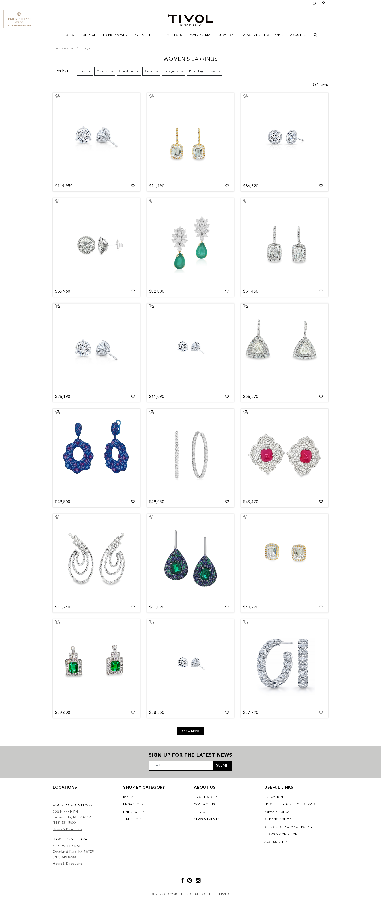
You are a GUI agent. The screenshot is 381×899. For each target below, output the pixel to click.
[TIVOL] (190, 20)
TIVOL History (206, 797)
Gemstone (126, 71)
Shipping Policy (277, 819)
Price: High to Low (202, 71)
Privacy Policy (277, 812)
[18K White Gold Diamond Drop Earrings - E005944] (96, 558)
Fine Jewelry (134, 812)
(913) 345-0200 (64, 857)
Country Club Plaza (72, 805)
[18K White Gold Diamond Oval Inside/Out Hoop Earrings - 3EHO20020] (190, 453)
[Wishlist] (314, 3)
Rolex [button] (69, 35)
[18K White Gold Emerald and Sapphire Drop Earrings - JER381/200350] (190, 558)
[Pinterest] (189, 881)
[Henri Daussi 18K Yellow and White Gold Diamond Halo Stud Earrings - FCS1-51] (284, 558)
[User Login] (323, 3)
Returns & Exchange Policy (288, 827)
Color (149, 71)
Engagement (134, 804)
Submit (223, 765)
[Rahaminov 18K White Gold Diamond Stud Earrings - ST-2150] (190, 663)
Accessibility (275, 841)
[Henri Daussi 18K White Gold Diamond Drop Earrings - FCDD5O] (284, 348)
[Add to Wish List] (133, 186)
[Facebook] (182, 881)
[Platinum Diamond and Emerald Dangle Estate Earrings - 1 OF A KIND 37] (96, 663)
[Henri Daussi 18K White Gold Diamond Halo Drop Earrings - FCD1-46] (284, 242)
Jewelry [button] (226, 35)
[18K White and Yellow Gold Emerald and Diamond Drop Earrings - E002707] (190, 242)
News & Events (206, 819)
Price (82, 71)
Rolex (128, 797)
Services (201, 812)
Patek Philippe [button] (145, 35)
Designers (171, 71)
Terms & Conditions (281, 834)
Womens (69, 48)
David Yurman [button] (201, 35)
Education (273, 797)
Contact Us (204, 804)
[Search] (315, 35)
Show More (190, 730)
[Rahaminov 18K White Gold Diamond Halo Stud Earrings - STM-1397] (284, 137)
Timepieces (132, 819)
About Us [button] (298, 35)
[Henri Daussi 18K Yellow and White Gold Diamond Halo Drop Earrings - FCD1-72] (190, 137)
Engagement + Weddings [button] (262, 35)
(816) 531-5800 (64, 823)
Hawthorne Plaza (70, 839)
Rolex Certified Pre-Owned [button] (103, 35)
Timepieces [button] (173, 35)
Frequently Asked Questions (289, 804)
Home (56, 48)
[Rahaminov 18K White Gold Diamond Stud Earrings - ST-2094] (96, 348)
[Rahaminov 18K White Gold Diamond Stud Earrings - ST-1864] (96, 137)
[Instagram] (198, 881)
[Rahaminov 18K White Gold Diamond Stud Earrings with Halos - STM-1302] (96, 242)
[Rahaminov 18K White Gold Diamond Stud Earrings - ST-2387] (190, 348)
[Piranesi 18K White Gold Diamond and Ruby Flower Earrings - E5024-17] (284, 453)
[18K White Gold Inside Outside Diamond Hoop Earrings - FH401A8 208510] (284, 663)
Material (102, 71)
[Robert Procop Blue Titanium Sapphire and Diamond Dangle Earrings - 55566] (96, 453)
